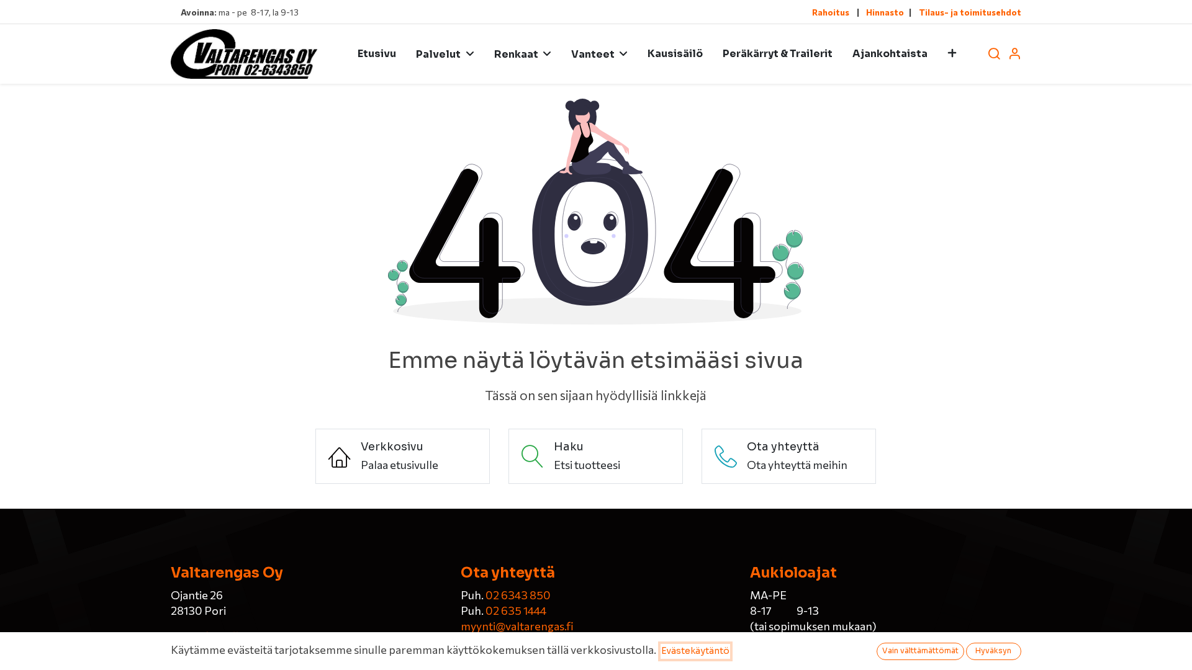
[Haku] (994, 54)
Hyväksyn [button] (993, 650)
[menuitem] (377, 54)
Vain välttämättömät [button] (920, 650)
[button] (952, 54)
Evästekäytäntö (695, 650)
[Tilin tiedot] (1014, 54)
